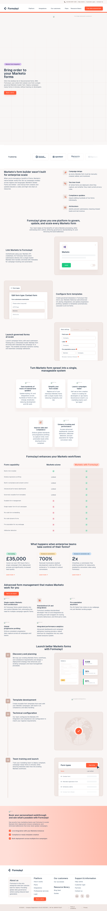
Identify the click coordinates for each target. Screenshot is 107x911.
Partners (78, 888)
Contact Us (100, 2)
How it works (38, 882)
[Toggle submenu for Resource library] (83, 8)
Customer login (80, 885)
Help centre (79, 882)
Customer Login (90, 2)
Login (36, 894)
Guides (56, 893)
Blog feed (57, 890)
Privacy (86, 907)
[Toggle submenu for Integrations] (48, 8)
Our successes (59, 882)
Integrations (38, 888)
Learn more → (10, 575)
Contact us (78, 891)
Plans (36, 885)
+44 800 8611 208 (71, 2)
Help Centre (81, 2)
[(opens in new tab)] (77, 896)
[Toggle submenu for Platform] (36, 8)
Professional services (41, 891)
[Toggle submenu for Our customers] (62, 8)
